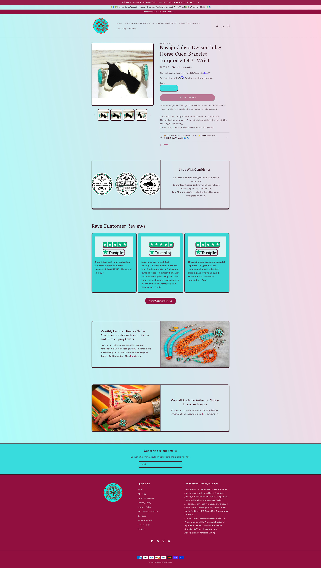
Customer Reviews (146, 498)
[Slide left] (94, 115)
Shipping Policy (144, 503)
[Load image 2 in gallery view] (116, 115)
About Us (142, 494)
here (204, 414)
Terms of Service (145, 520)
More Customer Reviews (160, 301)
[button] (139, 23)
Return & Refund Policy (148, 512)
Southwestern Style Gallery (163, 562)
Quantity (163, 83)
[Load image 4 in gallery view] (141, 115)
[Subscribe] (180, 464)
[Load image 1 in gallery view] (103, 115)
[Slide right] (151, 115)
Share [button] (165, 145)
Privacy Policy (144, 525)
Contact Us (142, 516)
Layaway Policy (144, 507)
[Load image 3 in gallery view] (129, 115)
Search (141, 489)
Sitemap (141, 529)
